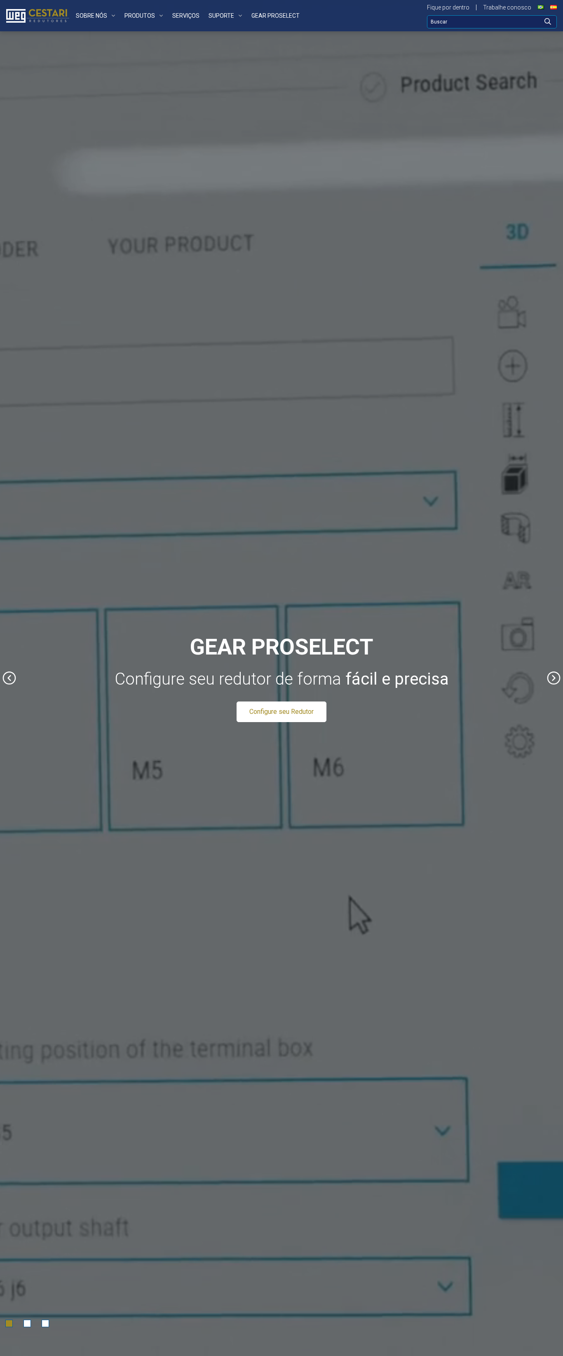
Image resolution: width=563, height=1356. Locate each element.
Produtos (139, 15)
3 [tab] (45, 1323)
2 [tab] (27, 1323)
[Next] (554, 678)
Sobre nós (91, 15)
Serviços (185, 15)
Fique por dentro (448, 7)
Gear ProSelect (275, 15)
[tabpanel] (281, 678)
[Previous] (9, 678)
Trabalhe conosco (507, 7)
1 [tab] (9, 1323)
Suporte (221, 15)
